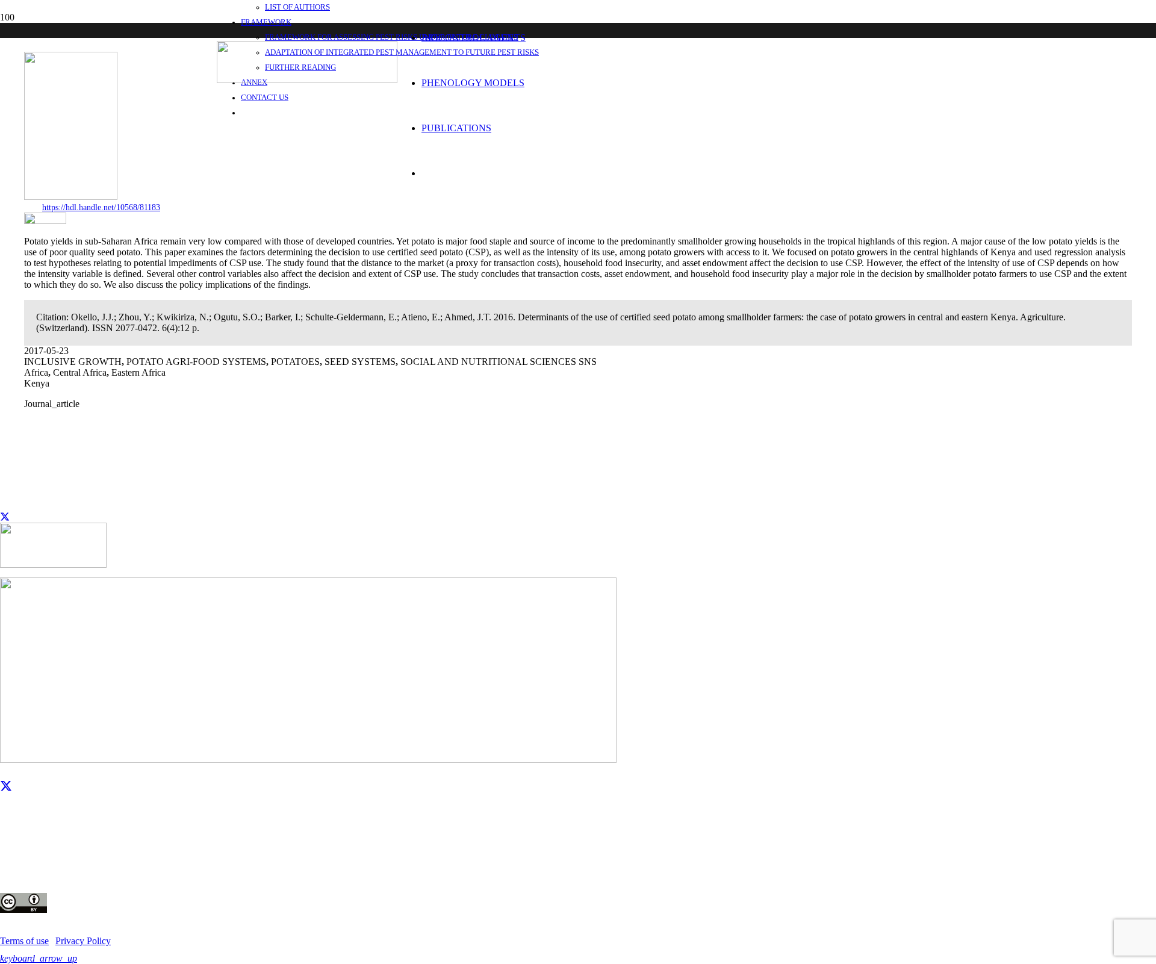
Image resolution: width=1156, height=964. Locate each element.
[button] (38, 958)
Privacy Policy (83, 941)
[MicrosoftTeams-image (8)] (45, 221)
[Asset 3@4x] (307, 80)
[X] (6, 786)
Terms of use (24, 941)
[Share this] (5, 517)
